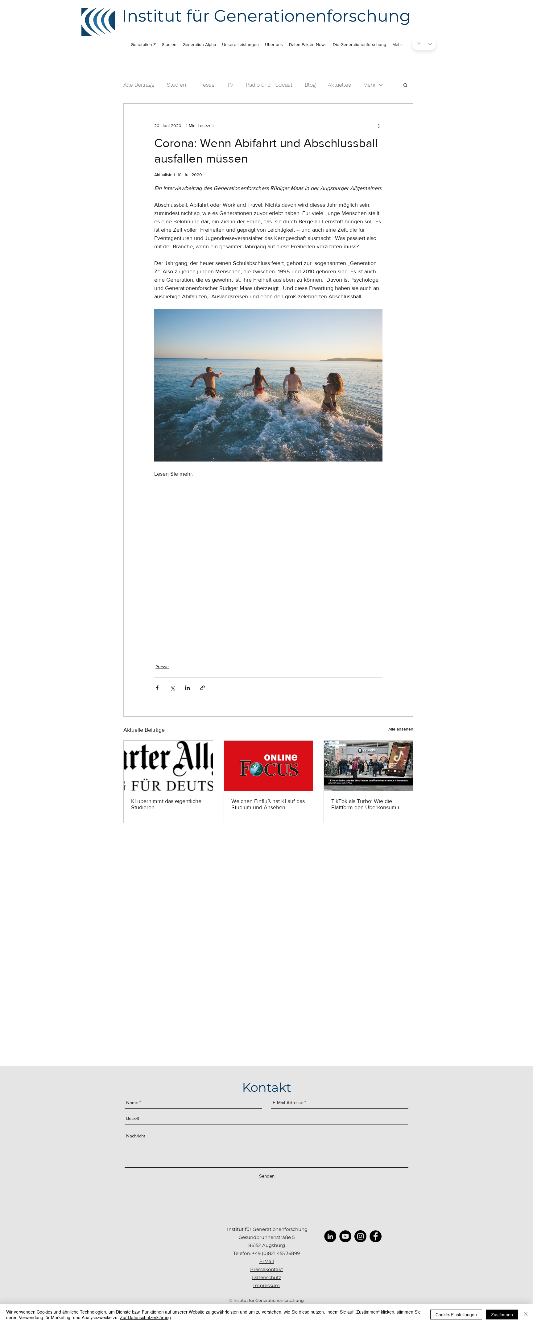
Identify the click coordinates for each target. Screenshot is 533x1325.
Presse (206, 84)
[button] (405, 84)
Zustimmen (502, 1314)
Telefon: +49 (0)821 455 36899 (266, 1253)
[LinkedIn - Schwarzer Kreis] (330, 1236)
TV (230, 84)
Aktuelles (339, 84)
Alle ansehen (400, 729)
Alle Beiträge (139, 84)
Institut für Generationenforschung (266, 16)
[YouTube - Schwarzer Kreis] (345, 1236)
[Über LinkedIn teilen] (187, 688)
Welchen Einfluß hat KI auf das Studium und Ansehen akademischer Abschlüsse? (268, 804)
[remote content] (268, 563)
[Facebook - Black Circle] (376, 1236)
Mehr (369, 84)
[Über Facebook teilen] (157, 688)
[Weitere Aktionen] (378, 126)
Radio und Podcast (269, 84)
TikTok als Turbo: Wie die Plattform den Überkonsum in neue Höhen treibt (366, 804)
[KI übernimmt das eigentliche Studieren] (168, 766)
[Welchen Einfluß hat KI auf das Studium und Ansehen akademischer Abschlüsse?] (268, 766)
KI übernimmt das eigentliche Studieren (166, 804)
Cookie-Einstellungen (456, 1314)
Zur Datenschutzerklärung (145, 1317)
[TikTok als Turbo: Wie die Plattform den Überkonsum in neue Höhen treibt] (368, 766)
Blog (310, 84)
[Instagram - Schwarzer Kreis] (360, 1236)
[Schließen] (525, 1314)
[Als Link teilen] (202, 688)
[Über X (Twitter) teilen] (172, 688)
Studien (176, 84)
